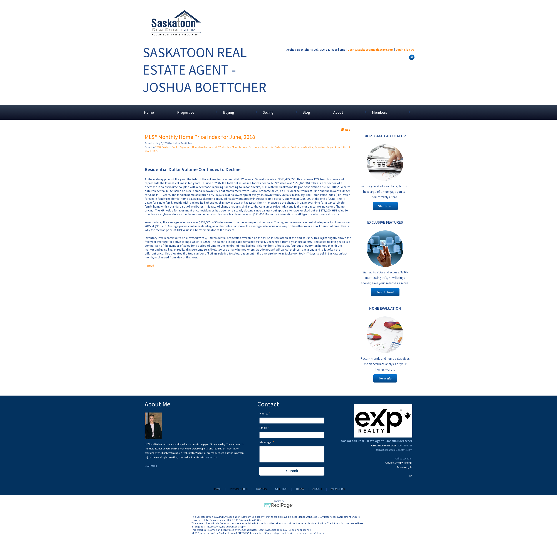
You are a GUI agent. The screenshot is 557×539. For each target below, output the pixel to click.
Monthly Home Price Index (246, 147)
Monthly (226, 147)
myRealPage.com (278, 505)
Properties (238, 489)
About (317, 489)
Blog (306, 112)
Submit (292, 471)
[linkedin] (411, 57)
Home (149, 112)
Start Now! (385, 206)
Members (338, 489)
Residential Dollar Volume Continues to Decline (288, 147)
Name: (263, 413)
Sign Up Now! (385, 292)
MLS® (218, 147)
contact (209, 457)
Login (399, 50)
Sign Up (409, 50)
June (211, 147)
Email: (263, 428)
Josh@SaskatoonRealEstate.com (371, 50)
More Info (385, 378)
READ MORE (151, 465)
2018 (158, 147)
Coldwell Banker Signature (176, 147)
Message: (266, 442)
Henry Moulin (199, 147)
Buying (261, 489)
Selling (281, 489)
